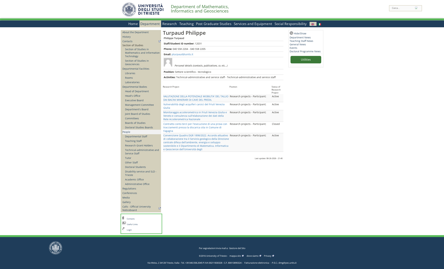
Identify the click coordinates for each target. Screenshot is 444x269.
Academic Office (134, 179)
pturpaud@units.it (182, 54)
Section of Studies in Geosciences (137, 62)
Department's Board (136, 109)
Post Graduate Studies (213, 24)
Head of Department (137, 91)
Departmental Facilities (135, 68)
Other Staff (131, 162)
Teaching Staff (133, 141)
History (126, 36)
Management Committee (139, 104)
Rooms (129, 77)
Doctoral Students (135, 167)
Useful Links (132, 224)
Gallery (126, 202)
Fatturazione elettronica (256, 262)
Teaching (186, 24)
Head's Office (132, 95)
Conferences (129, 193)
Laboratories (132, 82)
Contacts (127, 41)
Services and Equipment (253, 24)
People (126, 132)
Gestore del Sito (237, 248)
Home (133, 24)
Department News (300, 37)
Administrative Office (137, 184)
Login (129, 230)
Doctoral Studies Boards (139, 127)
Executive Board (134, 100)
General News (298, 44)
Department (150, 24)
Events (293, 47)
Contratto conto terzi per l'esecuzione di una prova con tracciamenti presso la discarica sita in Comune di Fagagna (195, 127)
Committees (132, 118)
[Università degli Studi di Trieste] (142, 15)
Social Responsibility (291, 24)
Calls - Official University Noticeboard (136, 208)
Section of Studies (132, 45)
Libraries (130, 73)
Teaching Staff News (301, 41)
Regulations (129, 188)
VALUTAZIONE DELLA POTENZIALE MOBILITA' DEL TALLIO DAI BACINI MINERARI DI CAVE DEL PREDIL (195, 98)
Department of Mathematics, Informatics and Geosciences (200, 8)
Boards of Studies (135, 123)
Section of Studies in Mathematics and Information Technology (142, 53)
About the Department (135, 32)
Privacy (267, 255)
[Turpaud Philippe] (313, 24)
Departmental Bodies (134, 86)
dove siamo (253, 255)
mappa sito (235, 255)
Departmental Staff (136, 136)
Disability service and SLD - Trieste (140, 173)
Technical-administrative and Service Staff (142, 151)
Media (126, 197)
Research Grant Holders (139, 145)
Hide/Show (300, 33)
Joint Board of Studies (137, 113)
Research (169, 24)
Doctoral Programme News (305, 51)
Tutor (128, 158)
